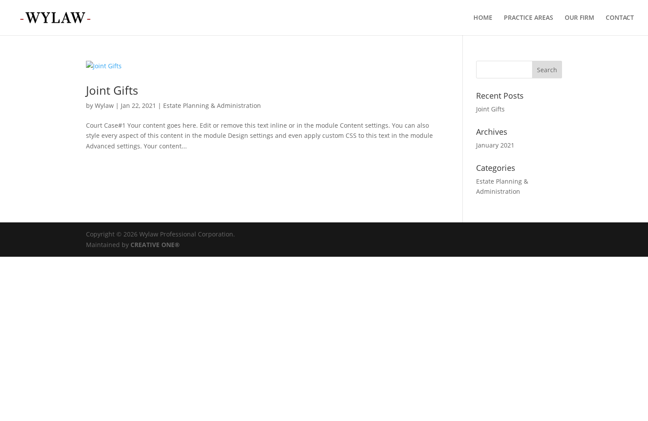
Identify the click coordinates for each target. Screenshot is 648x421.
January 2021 (495, 145)
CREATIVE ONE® (155, 244)
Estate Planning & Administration (212, 105)
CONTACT (620, 18)
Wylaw (104, 105)
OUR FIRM (579, 18)
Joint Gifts (112, 90)
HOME (482, 18)
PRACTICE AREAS (528, 18)
